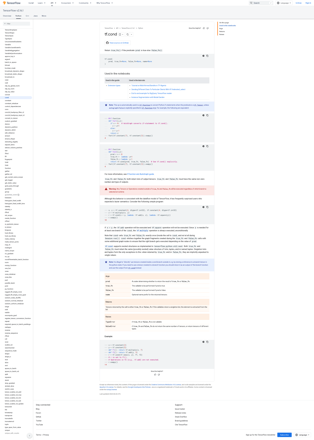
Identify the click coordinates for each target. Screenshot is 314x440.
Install (31, 3)
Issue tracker (180, 409)
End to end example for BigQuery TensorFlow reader (151, 93)
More (44, 16)
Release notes (180, 413)
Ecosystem (66, 3)
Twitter (39, 421)
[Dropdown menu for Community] (91, 3)
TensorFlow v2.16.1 (13, 10)
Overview (7, 16)
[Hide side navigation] (29, 435)
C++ (27, 16)
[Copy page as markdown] (127, 34)
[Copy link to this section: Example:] (115, 336)
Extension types (114, 85)
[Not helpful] (207, 28)
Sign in (308, 3)
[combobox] (261, 3)
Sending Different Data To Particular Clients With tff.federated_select (158, 89)
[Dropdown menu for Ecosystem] (74, 3)
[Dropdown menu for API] (56, 3)
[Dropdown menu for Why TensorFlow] (113, 3)
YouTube (39, 425)
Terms (38, 435)
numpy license (112, 389)
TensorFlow (109, 28)
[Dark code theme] (203, 56)
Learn (40, 3)
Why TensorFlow (103, 3)
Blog (37, 409)
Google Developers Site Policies (139, 387)
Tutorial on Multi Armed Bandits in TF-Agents (148, 85)
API (52, 3)
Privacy (46, 435)
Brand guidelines (181, 421)
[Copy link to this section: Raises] (113, 316)
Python (18, 16)
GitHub (299, 3)
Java (35, 16)
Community (83, 3)
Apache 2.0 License (106, 387)
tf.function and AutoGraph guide (140, 174)
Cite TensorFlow (181, 425)
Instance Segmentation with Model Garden (147, 97)
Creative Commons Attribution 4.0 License (166, 385)
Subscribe (284, 435)
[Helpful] (204, 28)
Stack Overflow (181, 417)
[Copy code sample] (207, 56)
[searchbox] (16, 24)
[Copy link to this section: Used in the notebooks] (132, 73)
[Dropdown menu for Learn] (45, 3)
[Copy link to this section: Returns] (114, 302)
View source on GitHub (119, 43)
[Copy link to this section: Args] (112, 276)
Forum (38, 413)
